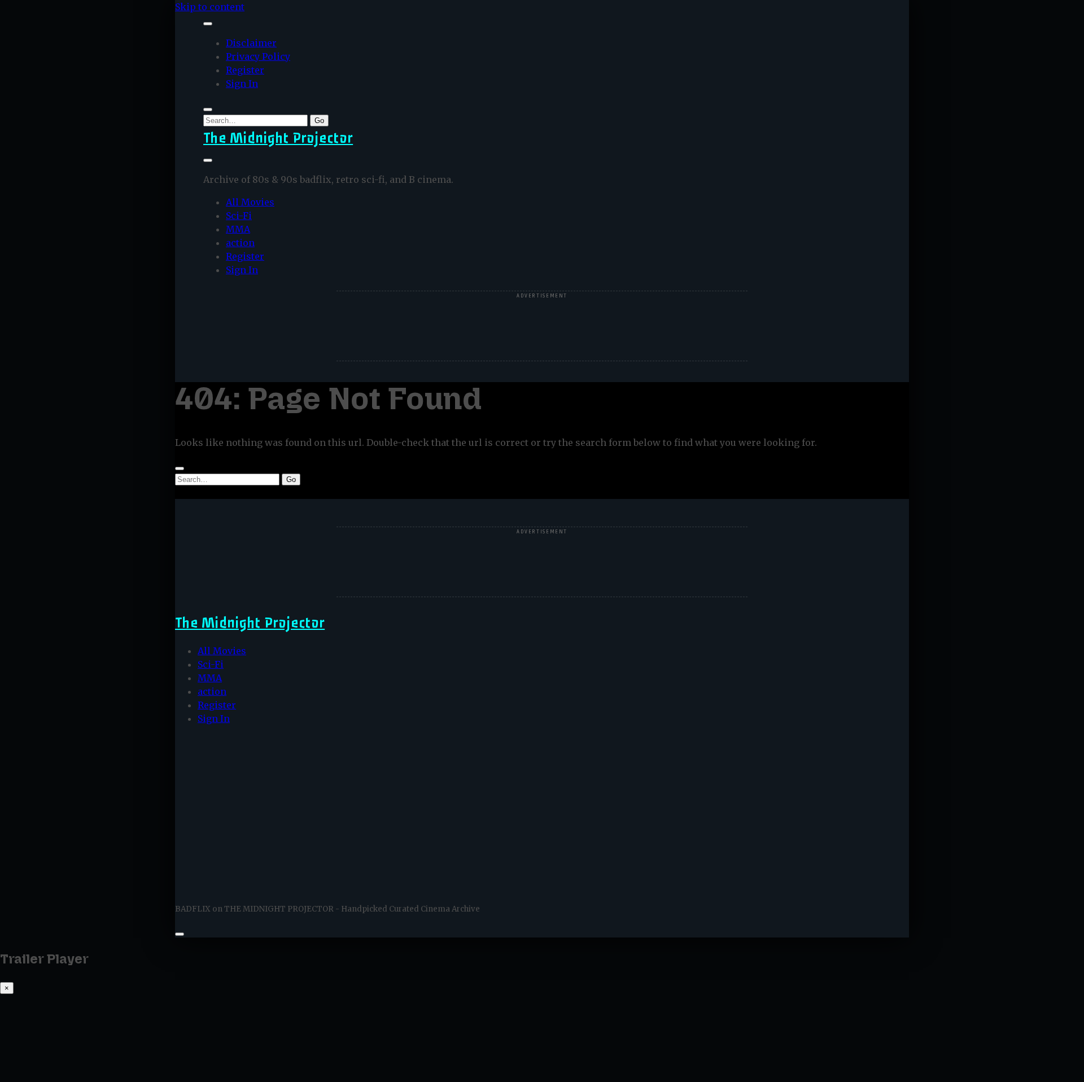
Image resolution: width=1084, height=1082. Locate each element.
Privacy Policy (258, 56)
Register (245, 70)
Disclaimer (251, 43)
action (240, 242)
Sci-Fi (239, 215)
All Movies (250, 202)
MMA (238, 229)
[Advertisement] (542, 326)
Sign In (242, 83)
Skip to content (209, 6)
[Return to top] (179, 934)
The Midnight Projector (278, 138)
